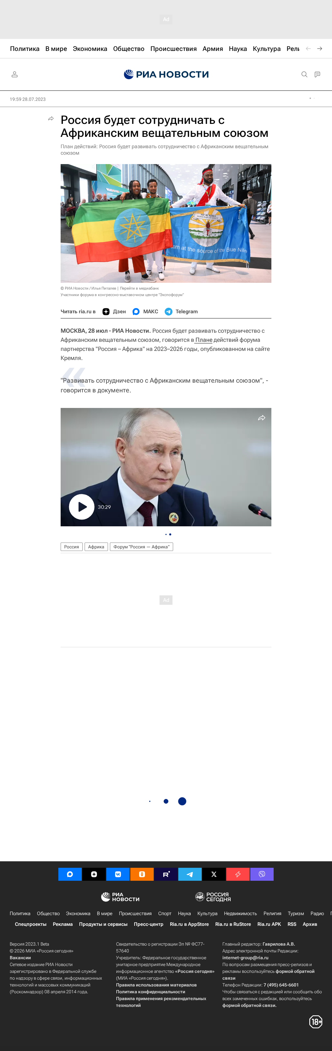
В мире (105, 913)
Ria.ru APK (269, 924)
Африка (96, 546)
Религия (272, 913)
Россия (71, 546)
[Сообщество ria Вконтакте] (118, 874)
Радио (317, 913)
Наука (184, 913)
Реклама (63, 924)
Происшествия (135, 913)
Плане (203, 339)
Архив (310, 924)
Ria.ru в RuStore (233, 924)
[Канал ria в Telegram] (190, 874)
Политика (20, 913)
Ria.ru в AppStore (189, 924)
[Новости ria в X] (214, 874)
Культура (207, 913)
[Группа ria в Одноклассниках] (142, 874)
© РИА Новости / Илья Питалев (88, 288)
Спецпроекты (30, 924)
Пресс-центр (148, 924)
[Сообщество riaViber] (262, 874)
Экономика (78, 913)
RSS (292, 924)
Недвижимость (240, 913)
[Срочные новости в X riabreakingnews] (238, 874)
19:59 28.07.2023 (28, 99)
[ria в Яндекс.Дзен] (94, 874)
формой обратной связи (248, 1005)
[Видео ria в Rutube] (166, 874)
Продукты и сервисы (103, 924)
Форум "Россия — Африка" (141, 546)
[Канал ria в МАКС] (70, 874)
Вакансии (20, 957)
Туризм (296, 913)
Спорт (165, 913)
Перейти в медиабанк (139, 288)
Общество (48, 913)
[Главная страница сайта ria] (166, 74)
